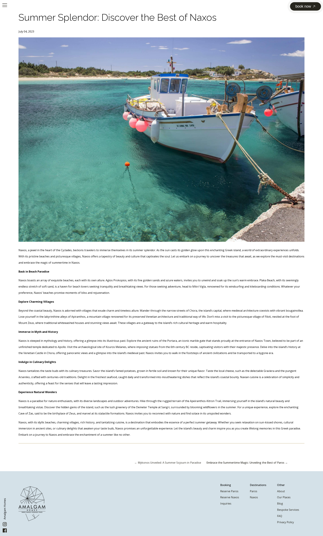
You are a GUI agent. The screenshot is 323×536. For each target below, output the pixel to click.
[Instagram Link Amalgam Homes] (5, 525)
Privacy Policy (285, 522)
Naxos (254, 497)
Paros (253, 491)
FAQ (279, 516)
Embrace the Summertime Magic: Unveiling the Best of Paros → (247, 462)
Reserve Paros (229, 491)
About (281, 491)
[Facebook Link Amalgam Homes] (5, 531)
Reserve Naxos (229, 497)
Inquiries (225, 503)
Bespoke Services (288, 510)
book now (303, 6)
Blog (280, 503)
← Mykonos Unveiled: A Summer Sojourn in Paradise (167, 462)
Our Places (284, 497)
